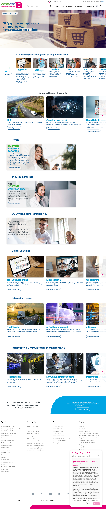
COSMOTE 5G (57, 429)
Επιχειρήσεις (57, 1)
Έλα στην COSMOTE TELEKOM (63, 6)
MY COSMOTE (89, 6)
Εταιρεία (98, 1)
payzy (3, 464)
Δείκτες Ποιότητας (85, 431)
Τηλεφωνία (4, 438)
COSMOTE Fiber (58, 431)
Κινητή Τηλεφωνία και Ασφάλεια (89, 438)
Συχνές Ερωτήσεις (33, 426)
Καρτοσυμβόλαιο (6, 445)
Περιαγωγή (30, 429)
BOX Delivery (5, 459)
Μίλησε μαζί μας (83, 409)
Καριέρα (81, 426)
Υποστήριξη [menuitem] (31, 422)
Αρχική (5, 13)
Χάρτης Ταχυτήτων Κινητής (61, 443)
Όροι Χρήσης (83, 429)
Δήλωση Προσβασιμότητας (35, 445)
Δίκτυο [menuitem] (55, 422)
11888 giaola (5, 471)
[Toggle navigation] (103, 6)
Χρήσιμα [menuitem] (82, 422)
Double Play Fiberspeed (8, 433)
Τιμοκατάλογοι (31, 438)
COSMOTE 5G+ (58, 426)
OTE (18, 500)
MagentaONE (5, 452)
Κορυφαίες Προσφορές (8, 426)
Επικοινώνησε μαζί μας (34, 441)
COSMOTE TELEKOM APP (35, 443)
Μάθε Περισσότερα (14, 128)
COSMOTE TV (5, 450)
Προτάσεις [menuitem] (5, 422)
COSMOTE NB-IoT (58, 436)
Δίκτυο (93, 1)
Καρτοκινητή (5, 447)
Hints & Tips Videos (33, 431)
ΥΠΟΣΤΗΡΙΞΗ (79, 6)
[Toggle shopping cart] (101, 6)
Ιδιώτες (49, 1)
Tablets (3, 457)
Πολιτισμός (4, 469)
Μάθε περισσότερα (15, 167)
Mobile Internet (6, 443)
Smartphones (5, 455)
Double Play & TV (6, 435)
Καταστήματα (86, 1)
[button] (96, 6)
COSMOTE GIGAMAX (7, 440)
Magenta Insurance (7, 462)
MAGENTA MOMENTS (8, 467)
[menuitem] (33, 493)
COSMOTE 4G (57, 433)
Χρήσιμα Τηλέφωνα (33, 433)
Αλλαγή (7, 74)
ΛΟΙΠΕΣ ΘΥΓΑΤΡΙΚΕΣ (47, 500)
